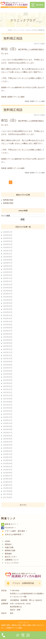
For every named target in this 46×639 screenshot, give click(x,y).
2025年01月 (7, 275)
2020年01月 (7, 451)
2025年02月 (7, 272)
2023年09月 (7, 325)
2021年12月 (7, 389)
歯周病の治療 (10, 550)
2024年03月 (7, 306)
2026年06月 (7, 235)
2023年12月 (7, 315)
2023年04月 (7, 340)
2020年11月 (7, 420)
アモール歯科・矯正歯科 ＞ (16, 531)
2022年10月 (7, 358)
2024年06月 (7, 297)
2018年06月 (7, 479)
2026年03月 (7, 244)
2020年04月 (7, 442)
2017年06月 (7, 494)
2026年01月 (7, 247)
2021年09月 (7, 399)
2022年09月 (7, 362)
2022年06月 (7, 371)
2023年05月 (7, 337)
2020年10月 (7, 423)
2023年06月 (7, 334)
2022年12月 (7, 352)
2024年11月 (7, 281)
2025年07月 (7, 263)
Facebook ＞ (10, 528)
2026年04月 (7, 241)
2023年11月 (7, 318)
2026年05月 (7, 238)
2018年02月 (7, 488)
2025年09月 (7, 257)
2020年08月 (7, 429)
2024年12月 (7, 278)
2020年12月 (7, 417)
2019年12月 (7, 454)
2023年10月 (7, 322)
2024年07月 (7, 294)
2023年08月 (7, 328)
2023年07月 (7, 331)
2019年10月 (7, 457)
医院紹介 (8, 544)
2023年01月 (7, 349)
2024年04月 (7, 303)
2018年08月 (7, 473)
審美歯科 (8, 554)
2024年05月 (7, 300)
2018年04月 (7, 485)
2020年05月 (7, 439)
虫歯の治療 (9, 547)
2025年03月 (7, 269)
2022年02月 (7, 383)
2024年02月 (7, 309)
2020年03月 (7, 445)
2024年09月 (7, 288)
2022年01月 (7, 386)
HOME (7, 541)
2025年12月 (7, 251)
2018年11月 (7, 470)
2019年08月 (7, 463)
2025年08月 (7, 260)
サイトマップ (24, 622)
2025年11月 (7, 254)
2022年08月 (7, 365)
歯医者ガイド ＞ (11, 524)
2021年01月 (7, 414)
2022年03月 (7, 380)
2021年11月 (7, 392)
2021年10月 (7, 395)
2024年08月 (7, 291)
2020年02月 (7, 448)
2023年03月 (7, 343)
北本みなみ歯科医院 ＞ (14, 534)
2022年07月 (7, 368)
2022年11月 (7, 355)
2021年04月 (7, 408)
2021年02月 (7, 411)
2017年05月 (7, 497)
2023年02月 (7, 346)
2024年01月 (7, 312)
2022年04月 (7, 377)
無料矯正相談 (13, 38)
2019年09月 (7, 460)
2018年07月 (7, 476)
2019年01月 (7, 467)
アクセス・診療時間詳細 (23, 583)
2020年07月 (7, 433)
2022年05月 (7, 374)
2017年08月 (7, 491)
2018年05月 (7, 482)
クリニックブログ (12, 563)
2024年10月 (7, 285)
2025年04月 (7, 266)
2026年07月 (7, 232)
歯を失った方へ (11, 557)
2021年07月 (7, 405)
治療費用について (12, 560)
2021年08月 (7, 402)
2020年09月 (7, 426)
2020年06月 (7, 436)
